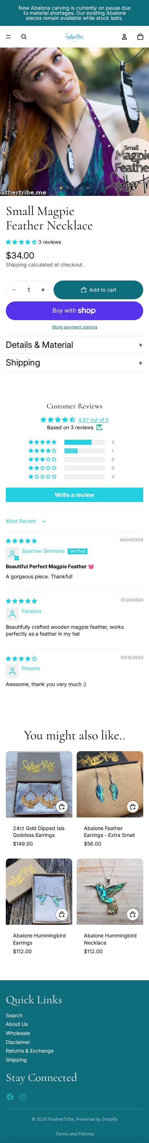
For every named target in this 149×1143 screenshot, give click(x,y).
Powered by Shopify (97, 1119)
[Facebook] (10, 1096)
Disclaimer (18, 1042)
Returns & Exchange (30, 1051)
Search (14, 1015)
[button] (22, 242)
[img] (21, 541)
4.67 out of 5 (93, 420)
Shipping (23, 362)
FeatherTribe (61, 1119)
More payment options (74, 327)
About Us (17, 1024)
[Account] (124, 37)
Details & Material (39, 345)
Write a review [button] (74, 494)
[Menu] (8, 36)
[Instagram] (22, 1096)
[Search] (24, 37)
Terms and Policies (74, 1134)
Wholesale (18, 1033)
